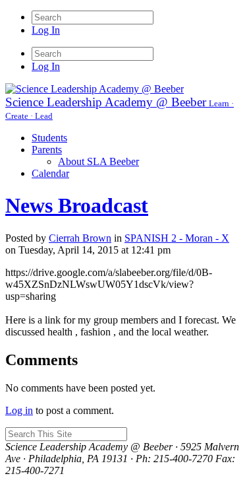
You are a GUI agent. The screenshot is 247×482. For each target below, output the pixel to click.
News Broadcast (76, 205)
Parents (47, 149)
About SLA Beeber (98, 161)
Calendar (50, 173)
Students (49, 137)
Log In (46, 30)
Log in (19, 410)
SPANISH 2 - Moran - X (176, 238)
